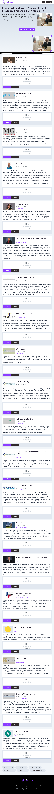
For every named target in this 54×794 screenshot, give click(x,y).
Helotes (9, 767)
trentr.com (18, 561)
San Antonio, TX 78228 (21, 207)
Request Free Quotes (26, 29)
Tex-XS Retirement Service (23, 627)
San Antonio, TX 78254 (21, 241)
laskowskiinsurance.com (22, 597)
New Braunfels (38, 770)
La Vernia (35, 767)
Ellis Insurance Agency (24, 94)
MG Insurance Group (23, 129)
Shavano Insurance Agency (25, 277)
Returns (28, 789)
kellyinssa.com (19, 423)
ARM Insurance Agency (24, 382)
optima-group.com (20, 662)
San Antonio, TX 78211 (21, 351)
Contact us (19, 786)
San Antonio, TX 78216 (21, 316)
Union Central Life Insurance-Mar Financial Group (31, 452)
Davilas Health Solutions (24, 485)
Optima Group (21, 658)
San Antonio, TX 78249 (21, 280)
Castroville (9, 770)
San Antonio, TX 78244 (21, 166)
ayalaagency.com (18, 735)
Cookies (36, 789)
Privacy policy (20, 789)
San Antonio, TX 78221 (19, 734)
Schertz (22, 767)
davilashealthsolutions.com (23, 490)
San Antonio (10, 5)
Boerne (23, 770)
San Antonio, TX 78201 (21, 488)
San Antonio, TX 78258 (21, 525)
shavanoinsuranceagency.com (23, 281)
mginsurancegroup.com (22, 133)
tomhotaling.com (20, 317)
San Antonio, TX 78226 (21, 560)
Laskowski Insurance (23, 593)
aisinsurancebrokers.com (22, 527)
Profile (7, 87)
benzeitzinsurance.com (22, 168)
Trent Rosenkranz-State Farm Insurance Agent (32, 557)
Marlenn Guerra (21, 58)
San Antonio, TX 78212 (21, 132)
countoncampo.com (21, 208)
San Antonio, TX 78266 (21, 60)
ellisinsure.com (20, 98)
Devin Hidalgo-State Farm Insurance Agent (31, 238)
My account (28, 786)
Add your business (40, 786)
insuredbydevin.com (21, 242)
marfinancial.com (20, 386)
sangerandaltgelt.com (21, 698)
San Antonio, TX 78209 (21, 595)
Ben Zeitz (19, 164)
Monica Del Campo (22, 204)
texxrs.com (16, 631)
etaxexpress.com (20, 353)
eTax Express (20, 349)
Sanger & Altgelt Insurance (25, 694)
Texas (4, 5)
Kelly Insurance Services (24, 419)
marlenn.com (19, 62)
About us (11, 786)
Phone (15, 87)
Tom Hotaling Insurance (24, 313)
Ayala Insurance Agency (22, 731)
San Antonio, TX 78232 (21, 96)
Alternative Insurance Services (26, 523)
